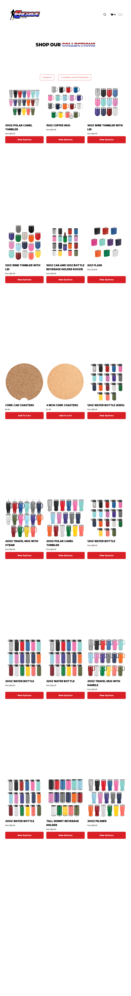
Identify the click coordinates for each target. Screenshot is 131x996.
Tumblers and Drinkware (75, 77)
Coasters (47, 77)
